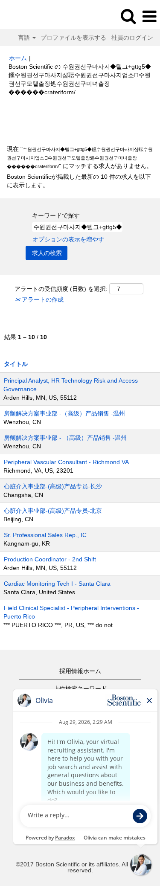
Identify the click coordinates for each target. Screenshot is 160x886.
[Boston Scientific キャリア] (30, 16)
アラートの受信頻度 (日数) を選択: (61, 288)
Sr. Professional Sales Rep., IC (45, 535)
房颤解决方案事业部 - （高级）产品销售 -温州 (65, 437)
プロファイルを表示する (73, 37)
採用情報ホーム (80, 671)
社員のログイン (132, 37)
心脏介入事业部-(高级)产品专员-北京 (53, 510)
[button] (149, 16)
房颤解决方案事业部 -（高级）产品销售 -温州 (64, 413)
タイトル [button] (16, 363)
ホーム (18, 58)
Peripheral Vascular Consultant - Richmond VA (66, 462)
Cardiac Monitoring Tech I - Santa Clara (57, 583)
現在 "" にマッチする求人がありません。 (80, 157)
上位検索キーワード (80, 688)
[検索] (128, 16)
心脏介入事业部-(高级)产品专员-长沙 (53, 486)
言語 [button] (25, 37)
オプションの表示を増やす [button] (68, 239)
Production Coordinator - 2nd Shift (50, 559)
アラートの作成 (42, 299)
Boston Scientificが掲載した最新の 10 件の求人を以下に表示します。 (79, 181)
